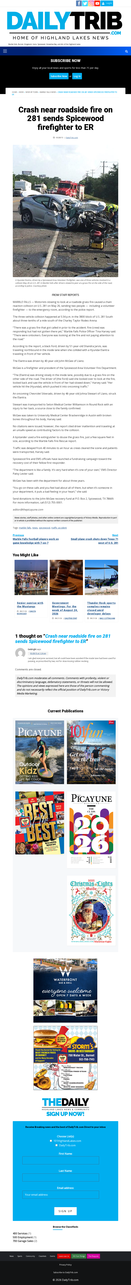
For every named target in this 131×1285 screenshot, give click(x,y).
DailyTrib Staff (71, 618)
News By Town (32, 92)
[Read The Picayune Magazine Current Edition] (39, 752)
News (21, 92)
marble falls (25, 527)
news (35, 527)
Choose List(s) (65, 1136)
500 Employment (23, 1237)
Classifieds (42, 1256)
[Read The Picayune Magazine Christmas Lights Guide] (91, 910)
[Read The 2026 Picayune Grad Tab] (91, 829)
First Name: (65, 1153)
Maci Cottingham (107, 618)
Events (52, 1256)
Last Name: (65, 1171)
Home (14, 92)
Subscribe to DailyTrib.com (65, 1272)
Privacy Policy (65, 1264)
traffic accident (59, 527)
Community (30, 1256)
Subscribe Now (59, 76)
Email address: (65, 1188)
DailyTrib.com (72, 137)
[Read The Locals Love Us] (39, 822)
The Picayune (93, 1256)
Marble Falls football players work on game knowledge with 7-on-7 (36, 539)
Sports (19, 1256)
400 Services (20, 1233)
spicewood (44, 527)
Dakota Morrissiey (26, 612)
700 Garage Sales (23, 1241)
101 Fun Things (79, 1256)
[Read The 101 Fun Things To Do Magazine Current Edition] (91, 752)
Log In (77, 76)
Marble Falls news (48, 92)
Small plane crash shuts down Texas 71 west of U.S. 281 (94, 539)
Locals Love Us (64, 1256)
